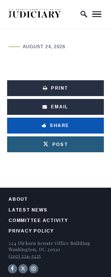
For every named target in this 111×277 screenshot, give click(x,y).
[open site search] (84, 14)
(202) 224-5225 (25, 256)
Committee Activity (38, 220)
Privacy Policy (31, 231)
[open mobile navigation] (96, 14)
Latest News (28, 210)
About (18, 199)
